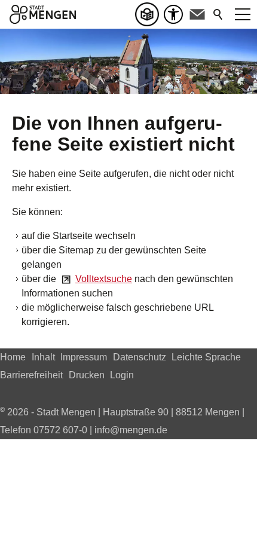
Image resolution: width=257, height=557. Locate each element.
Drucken (87, 375)
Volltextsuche (103, 279)
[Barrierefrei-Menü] (173, 14)
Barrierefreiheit (31, 375)
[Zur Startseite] (43, 14)
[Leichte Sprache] (149, 14)
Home (13, 357)
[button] (197, 14)
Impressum (83, 357)
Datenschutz (139, 357)
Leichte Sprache (206, 357)
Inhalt (43, 357)
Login (122, 375)
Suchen (218, 14)
